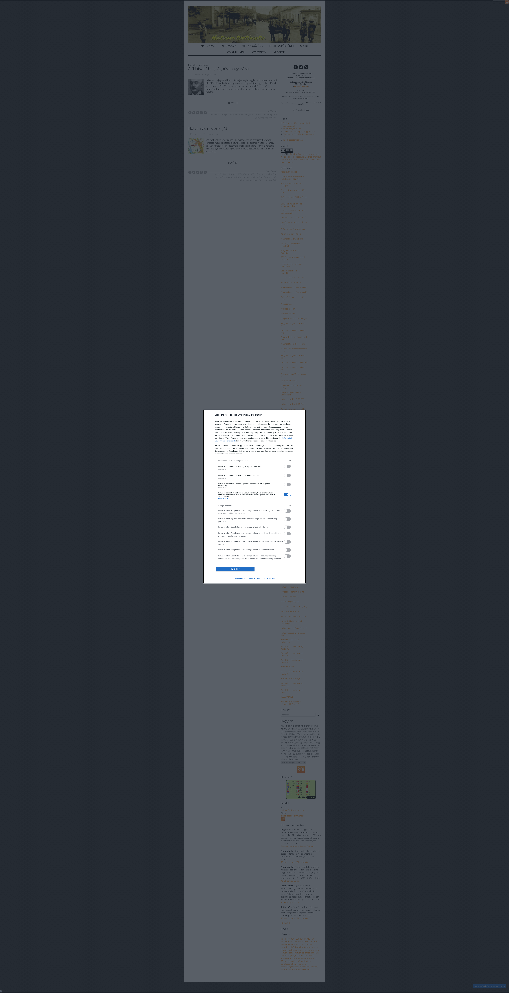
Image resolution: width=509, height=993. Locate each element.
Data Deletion (239, 578)
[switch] (287, 466)
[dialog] (254, 496)
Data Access (254, 578)
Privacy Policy (269, 578)
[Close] (300, 415)
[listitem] (254, 460)
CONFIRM (235, 569)
